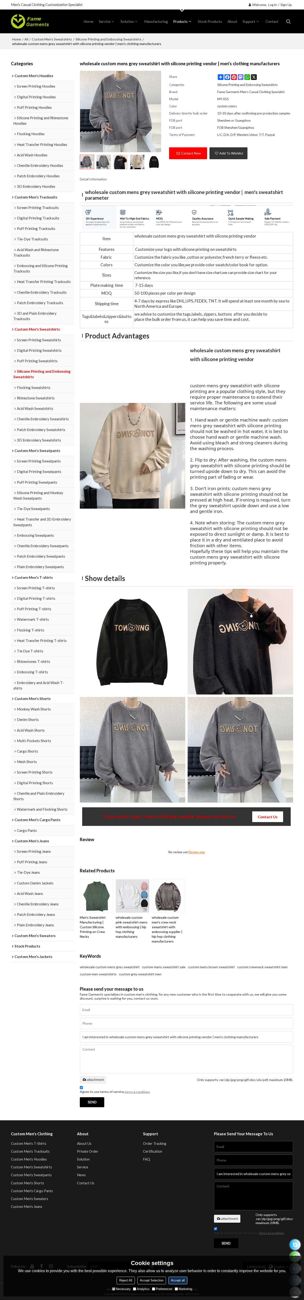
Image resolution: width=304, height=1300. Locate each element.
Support (249, 21)
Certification (152, 1151)
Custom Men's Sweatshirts (52, 39)
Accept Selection (151, 1280)
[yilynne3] (295, 1244)
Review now (196, 852)
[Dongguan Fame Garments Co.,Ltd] (30, 21)
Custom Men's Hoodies (29, 1159)
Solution (127, 21)
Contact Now (191, 153)
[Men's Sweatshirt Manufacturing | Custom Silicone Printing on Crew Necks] (96, 896)
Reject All (125, 1280)
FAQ (146, 1159)
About (232, 21)
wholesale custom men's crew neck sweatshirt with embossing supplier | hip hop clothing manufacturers (167, 929)
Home (16, 39)
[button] (46, 1197)
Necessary (123, 1289)
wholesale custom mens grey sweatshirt (110, 967)
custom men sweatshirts (98, 974)
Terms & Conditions (137, 1092)
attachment (95, 1080)
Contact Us (85, 1183)
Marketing (185, 1289)
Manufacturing (156, 21)
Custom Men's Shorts (27, 1183)
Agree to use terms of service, (115, 1092)
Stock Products (210, 21)
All (26, 39)
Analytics (143, 1289)
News (81, 1175)
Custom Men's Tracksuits (30, 1151)
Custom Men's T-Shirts (28, 1143)
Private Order (87, 1151)
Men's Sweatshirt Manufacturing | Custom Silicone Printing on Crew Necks (93, 926)
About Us (84, 1143)
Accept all (178, 1280)
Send (92, 1102)
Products (180, 21)
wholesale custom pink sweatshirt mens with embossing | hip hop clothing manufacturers (131, 926)
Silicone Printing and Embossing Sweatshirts (108, 39)
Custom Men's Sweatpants (31, 1175)
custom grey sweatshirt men (140, 974)
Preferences (164, 1289)
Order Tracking (154, 1143)
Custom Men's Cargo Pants (32, 1191)
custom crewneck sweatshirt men (262, 967)
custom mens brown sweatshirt (211, 967)
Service (104, 21)
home (88, 21)
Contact (272, 21)
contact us (268, 816)
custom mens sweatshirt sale (163, 967)
